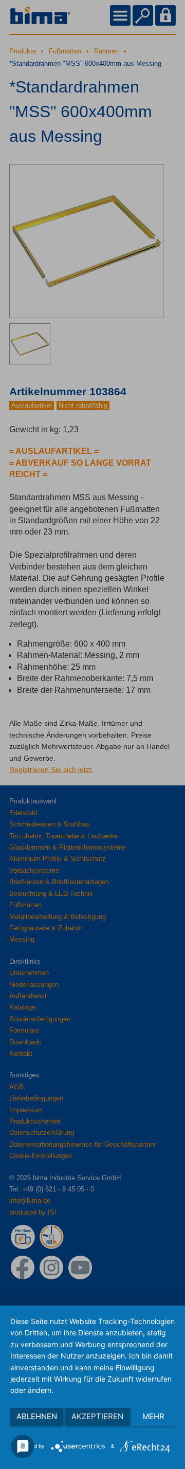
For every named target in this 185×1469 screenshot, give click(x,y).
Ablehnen (36, 1416)
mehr (153, 1416)
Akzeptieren (97, 1416)
